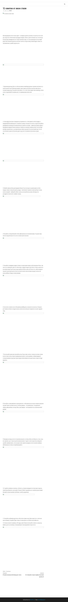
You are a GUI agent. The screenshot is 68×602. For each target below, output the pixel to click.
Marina (10, 10)
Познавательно (8, 571)
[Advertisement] (23, 25)
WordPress (32, 599)
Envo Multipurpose (41, 599)
